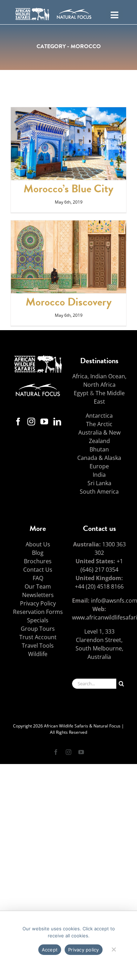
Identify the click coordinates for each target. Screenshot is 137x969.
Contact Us (37, 569)
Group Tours (38, 629)
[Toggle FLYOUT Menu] (114, 14)
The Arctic (99, 424)
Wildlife (37, 654)
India (99, 475)
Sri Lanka (99, 483)
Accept (50, 949)
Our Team (38, 586)
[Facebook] (18, 421)
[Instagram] (31, 421)
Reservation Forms (38, 612)
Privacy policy (83, 949)
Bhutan (99, 449)
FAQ (38, 578)
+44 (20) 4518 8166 (99, 586)
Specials (37, 620)
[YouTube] (44, 421)
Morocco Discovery (69, 302)
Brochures (38, 561)
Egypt (81, 393)
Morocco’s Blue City (68, 188)
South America (99, 491)
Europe (99, 466)
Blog (38, 553)
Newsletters (38, 595)
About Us (38, 544)
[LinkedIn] (57, 421)
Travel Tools (38, 645)
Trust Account (38, 637)
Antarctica (99, 415)
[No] (113, 948)
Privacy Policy (38, 603)
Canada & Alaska (99, 458)
